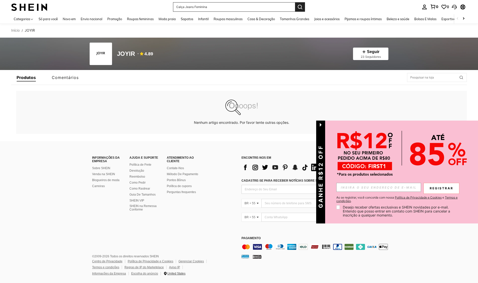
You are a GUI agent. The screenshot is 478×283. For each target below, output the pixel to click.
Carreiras (98, 186)
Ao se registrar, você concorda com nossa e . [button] (397, 199)
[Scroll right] (463, 19)
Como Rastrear (139, 188)
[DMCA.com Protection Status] (257, 256)
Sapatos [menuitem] (187, 19)
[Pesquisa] (300, 7)
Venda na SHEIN (103, 174)
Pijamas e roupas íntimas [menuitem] (363, 19)
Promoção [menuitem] (114, 19)
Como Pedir (137, 182)
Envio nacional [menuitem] (91, 19)
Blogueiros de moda (106, 180)
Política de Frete (140, 164)
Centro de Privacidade (107, 261)
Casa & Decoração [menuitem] (261, 19)
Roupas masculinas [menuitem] (228, 19)
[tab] (26, 77)
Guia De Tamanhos (142, 194)
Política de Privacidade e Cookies (150, 261)
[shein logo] (29, 7)
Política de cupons (179, 186)
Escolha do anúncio (144, 273)
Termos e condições (105, 267)
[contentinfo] (316, 247)
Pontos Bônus (176, 180)
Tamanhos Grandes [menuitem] (294, 19)
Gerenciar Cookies (191, 261)
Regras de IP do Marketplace (144, 267)
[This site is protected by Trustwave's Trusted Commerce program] (245, 256)
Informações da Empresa (109, 273)
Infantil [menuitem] (203, 19)
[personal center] (424, 7)
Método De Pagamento (182, 174)
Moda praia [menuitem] (167, 19)
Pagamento (251, 238)
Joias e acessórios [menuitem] (327, 19)
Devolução (136, 170)
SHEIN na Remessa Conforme (143, 207)
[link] (434, 7)
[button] (454, 7)
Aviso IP (174, 267)
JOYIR (126, 54)
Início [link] (15, 30)
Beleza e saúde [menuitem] (398, 19)
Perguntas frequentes (181, 192)
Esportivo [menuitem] (448, 19)
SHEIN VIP (136, 200)
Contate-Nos (175, 168)
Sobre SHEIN (101, 168)
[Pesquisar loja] (461, 77)
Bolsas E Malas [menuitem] (425, 19)
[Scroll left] (457, 19)
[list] (281, 167)
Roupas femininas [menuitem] (140, 19)
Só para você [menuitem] (48, 19)
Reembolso (137, 176)
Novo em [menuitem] (69, 19)
